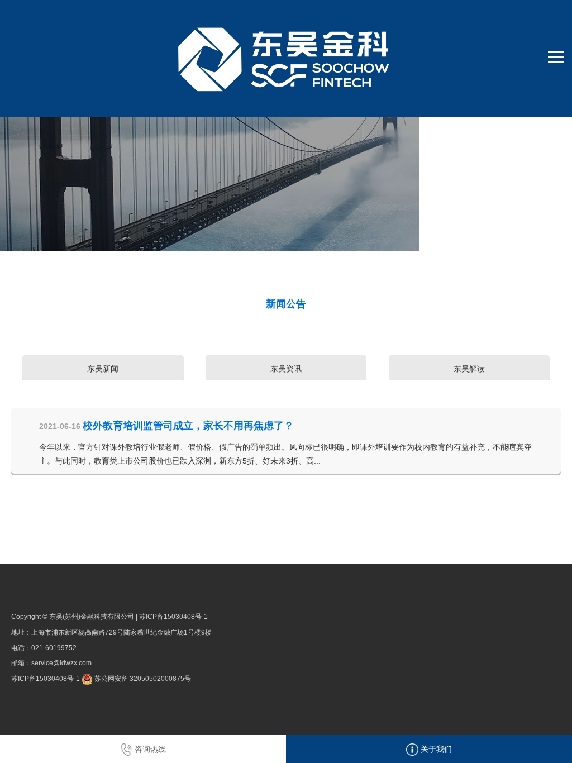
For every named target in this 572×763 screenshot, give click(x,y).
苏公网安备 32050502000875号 (142, 679)
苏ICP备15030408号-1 (173, 617)
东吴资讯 (286, 368)
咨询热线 (149, 749)
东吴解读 (469, 368)
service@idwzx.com (61, 663)
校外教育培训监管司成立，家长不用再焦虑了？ (188, 425)
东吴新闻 (102, 368)
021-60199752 (54, 648)
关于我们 (435, 749)
